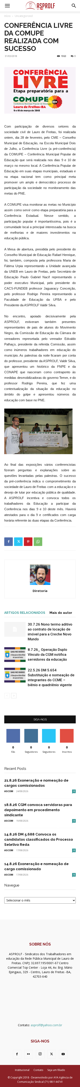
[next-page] (13, 695)
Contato (38, 1070)
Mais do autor (60, 613)
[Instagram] (40, 1054)
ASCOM (8, 791)
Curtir (13, 730)
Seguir (31, 730)
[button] (7, 6)
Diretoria (40, 591)
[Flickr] (28, 1054)
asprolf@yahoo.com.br (46, 1025)
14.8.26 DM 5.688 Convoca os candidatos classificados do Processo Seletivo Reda (38, 839)
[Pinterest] (28, 541)
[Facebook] (8, 541)
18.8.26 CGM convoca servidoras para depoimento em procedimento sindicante (38, 810)
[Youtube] (63, 1054)
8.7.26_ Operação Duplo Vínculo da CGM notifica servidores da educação (47, 654)
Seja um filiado (56, 1070)
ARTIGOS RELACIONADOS (24, 613)
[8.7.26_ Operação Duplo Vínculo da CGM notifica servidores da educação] (15, 654)
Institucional (22, 1070)
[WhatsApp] (38, 541)
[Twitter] (18, 541)
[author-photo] (40, 585)
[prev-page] (7, 695)
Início (7, 16)
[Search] (74, 6)
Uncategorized (24, 16)
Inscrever (66, 730)
